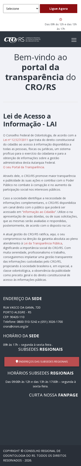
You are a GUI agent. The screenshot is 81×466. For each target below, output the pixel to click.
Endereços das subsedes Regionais (43, 361)
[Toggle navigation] (74, 40)
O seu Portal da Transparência (23, 167)
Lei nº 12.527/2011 (15, 140)
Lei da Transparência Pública (43, 243)
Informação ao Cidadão (39, 212)
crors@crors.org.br (15, 326)
